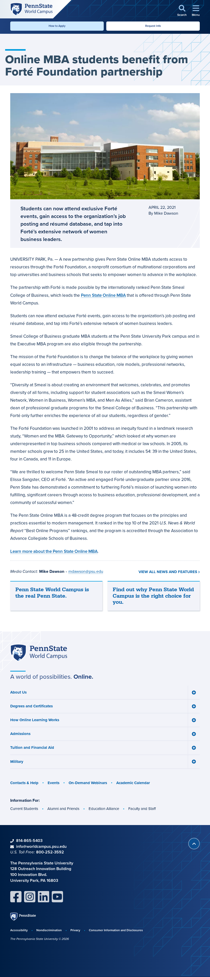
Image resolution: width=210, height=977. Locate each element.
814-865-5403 (29, 840)
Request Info (153, 26)
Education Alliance (104, 808)
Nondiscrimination (49, 930)
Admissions (20, 734)
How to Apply (57, 26)
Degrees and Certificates (31, 706)
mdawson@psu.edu (85, 571)
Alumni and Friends (63, 808)
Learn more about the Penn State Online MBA (54, 551)
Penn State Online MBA (103, 295)
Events (53, 783)
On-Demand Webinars (88, 783)
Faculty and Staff (142, 808)
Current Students (24, 808)
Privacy (75, 930)
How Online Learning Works (34, 720)
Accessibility (19, 930)
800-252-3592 (50, 852)
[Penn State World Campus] (31, 9)
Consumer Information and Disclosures (116, 930)
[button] (182, 11)
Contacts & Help (24, 783)
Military (16, 761)
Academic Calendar (133, 783)
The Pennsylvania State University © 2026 (39, 939)
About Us (18, 692)
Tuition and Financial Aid (32, 747)
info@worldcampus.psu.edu (41, 846)
